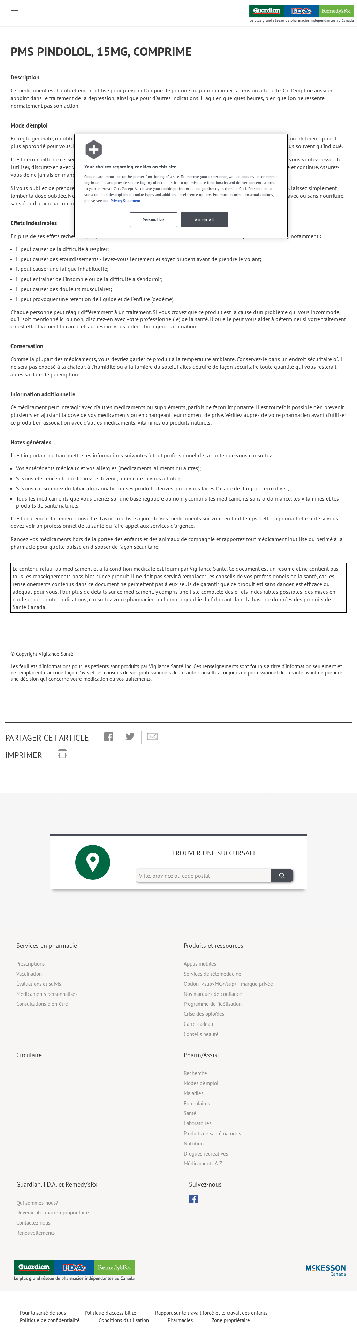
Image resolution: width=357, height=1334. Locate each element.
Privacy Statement (125, 200)
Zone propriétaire (231, 1320)
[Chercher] (282, 875)
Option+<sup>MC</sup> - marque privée (228, 984)
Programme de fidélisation (213, 1003)
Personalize (153, 219)
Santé (190, 1113)
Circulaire (29, 1055)
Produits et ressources (213, 946)
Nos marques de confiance (213, 994)
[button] (108, 737)
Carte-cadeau (198, 1024)
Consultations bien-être (42, 1003)
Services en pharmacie (46, 946)
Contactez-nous (33, 1222)
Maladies (193, 1093)
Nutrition (194, 1143)
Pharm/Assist (201, 1055)
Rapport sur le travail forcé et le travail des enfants (211, 1313)
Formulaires (197, 1103)
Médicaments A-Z (203, 1163)
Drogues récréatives (206, 1153)
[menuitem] (193, 1199)
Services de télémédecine (212, 973)
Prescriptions (30, 963)
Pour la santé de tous (43, 1313)
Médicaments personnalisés (46, 994)
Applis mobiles (200, 963)
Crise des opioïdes (204, 1014)
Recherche (195, 1073)
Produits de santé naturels (212, 1133)
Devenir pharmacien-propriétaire (52, 1212)
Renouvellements (35, 1232)
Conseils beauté (201, 1034)
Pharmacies (180, 1320)
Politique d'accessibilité (110, 1313)
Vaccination (29, 973)
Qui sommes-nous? (37, 1202)
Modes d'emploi (201, 1083)
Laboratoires (197, 1123)
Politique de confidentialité (50, 1320)
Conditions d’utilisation (124, 1320)
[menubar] (193, 1199)
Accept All (204, 219)
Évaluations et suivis (38, 984)
